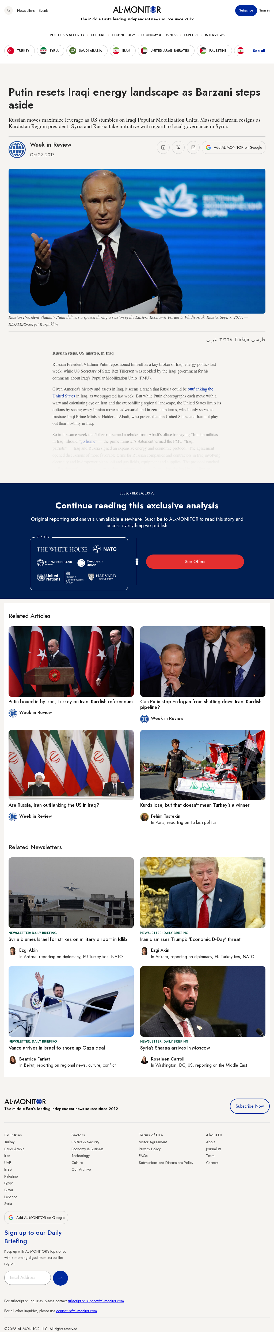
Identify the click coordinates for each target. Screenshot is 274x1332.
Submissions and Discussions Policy (166, 1162)
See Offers (195, 562)
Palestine (11, 1176)
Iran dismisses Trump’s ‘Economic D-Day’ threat (190, 939)
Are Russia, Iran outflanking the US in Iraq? (54, 805)
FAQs (143, 1155)
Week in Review (50, 144)
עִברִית (225, 339)
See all (259, 50)
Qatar (8, 1190)
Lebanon (10, 1197)
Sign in (264, 10)
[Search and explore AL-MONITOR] (8, 10)
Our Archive (81, 1169)
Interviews (214, 35)
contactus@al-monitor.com (76, 1311)
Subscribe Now (250, 1106)
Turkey (9, 1142)
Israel (8, 1169)
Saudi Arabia (14, 1149)
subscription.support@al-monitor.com (96, 1301)
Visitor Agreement (153, 1142)
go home (88, 441)
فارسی (258, 339)
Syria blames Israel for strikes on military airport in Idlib (68, 939)
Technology (123, 35)
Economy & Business (159, 35)
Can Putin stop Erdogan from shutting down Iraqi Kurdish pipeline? (200, 704)
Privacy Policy (150, 1149)
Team (210, 1155)
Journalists (213, 1149)
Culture (98, 35)
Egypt (8, 1183)
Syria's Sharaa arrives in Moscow (175, 1047)
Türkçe (241, 339)
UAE (7, 1162)
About (210, 1142)
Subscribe (246, 10)
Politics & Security (67, 35)
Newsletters (26, 10)
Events (43, 10)
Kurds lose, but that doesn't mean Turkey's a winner (195, 805)
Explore (191, 35)
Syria (8, 1203)
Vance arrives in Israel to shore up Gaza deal (57, 1047)
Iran (7, 1155)
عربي (211, 339)
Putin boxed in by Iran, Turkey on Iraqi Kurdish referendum (71, 701)
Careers (212, 1162)
